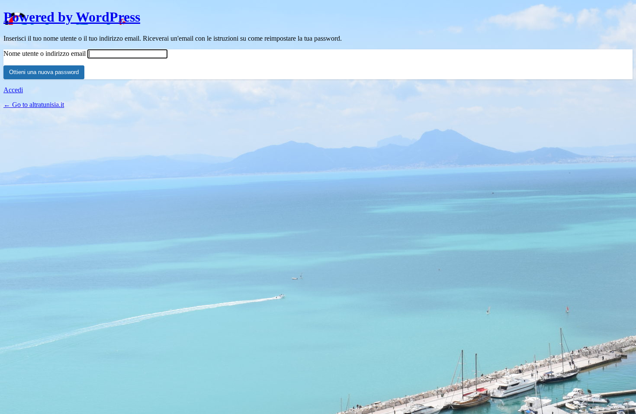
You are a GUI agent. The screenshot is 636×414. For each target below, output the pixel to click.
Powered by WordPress (71, 17)
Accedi (13, 90)
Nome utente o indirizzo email (44, 53)
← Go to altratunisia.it (33, 104)
